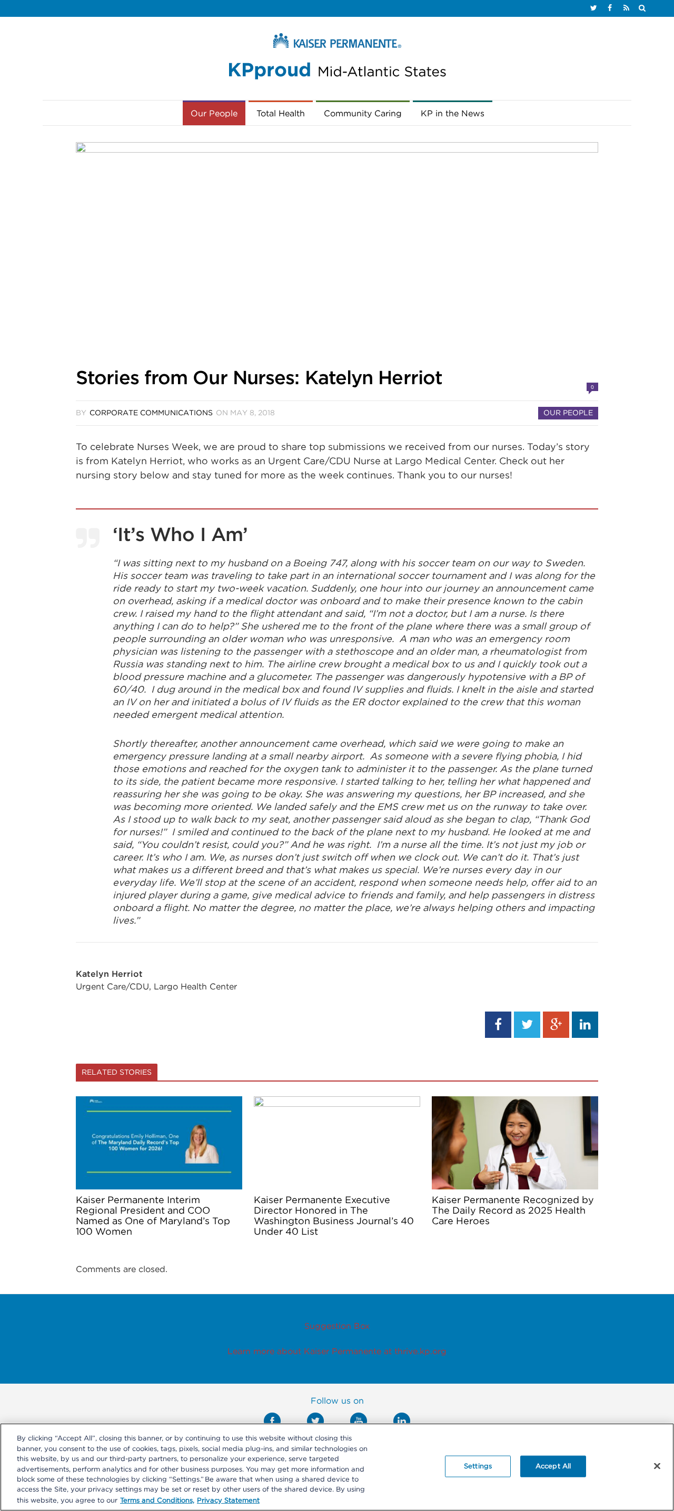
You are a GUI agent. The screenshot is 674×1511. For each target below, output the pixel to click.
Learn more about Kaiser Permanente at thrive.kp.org (337, 1351)
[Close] (657, 1465)
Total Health (280, 113)
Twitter (315, 1421)
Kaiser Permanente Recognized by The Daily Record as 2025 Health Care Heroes (513, 1211)
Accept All (553, 1466)
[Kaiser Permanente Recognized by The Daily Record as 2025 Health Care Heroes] (515, 1142)
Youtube (358, 1421)
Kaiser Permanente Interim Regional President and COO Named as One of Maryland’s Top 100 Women (153, 1216)
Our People (214, 113)
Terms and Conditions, (157, 1500)
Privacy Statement (228, 1500)
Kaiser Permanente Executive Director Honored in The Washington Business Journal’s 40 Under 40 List (334, 1216)
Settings (478, 1466)
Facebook (272, 1421)
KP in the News (452, 113)
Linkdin (401, 1421)
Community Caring (363, 113)
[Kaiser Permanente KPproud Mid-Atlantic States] (337, 59)
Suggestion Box (337, 1326)
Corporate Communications (151, 413)
